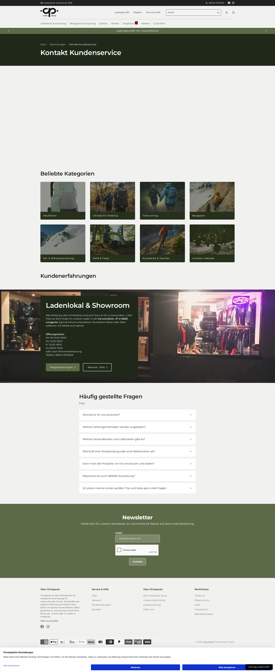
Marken (145, 23)
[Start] (49, 12)
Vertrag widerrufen (259, 667)
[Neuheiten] (62, 201)
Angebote (130, 23)
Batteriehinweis (204, 614)
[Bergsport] (212, 201)
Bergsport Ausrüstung (83, 23)
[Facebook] (229, 3)
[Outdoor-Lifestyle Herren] (212, 243)
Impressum (201, 609)
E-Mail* (118, 533)
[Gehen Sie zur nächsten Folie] (266, 31)
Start (43, 44)
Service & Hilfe (153, 12)
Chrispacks (208, 642)
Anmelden (137, 561)
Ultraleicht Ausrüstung (53, 23)
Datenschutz (202, 600)
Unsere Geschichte (154, 600)
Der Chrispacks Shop (155, 595)
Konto (226, 12)
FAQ (94, 595)
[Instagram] (233, 3)
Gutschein (159, 23)
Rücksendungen (101, 604)
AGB (197, 604)
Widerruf (200, 595)
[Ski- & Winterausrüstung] (62, 243)
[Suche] (218, 12)
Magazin (137, 12)
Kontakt (96, 609)
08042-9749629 (216, 3)
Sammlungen (58, 44)
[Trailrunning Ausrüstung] (162, 201)
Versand (96, 600)
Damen (103, 23)
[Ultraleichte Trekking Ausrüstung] (112, 201)
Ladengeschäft (122, 12)
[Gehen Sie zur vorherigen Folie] (8, 31)
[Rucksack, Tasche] (162, 243)
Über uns (148, 609)
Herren (115, 23)
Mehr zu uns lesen (49, 620)
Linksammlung (152, 604)
